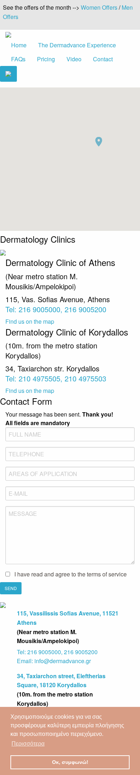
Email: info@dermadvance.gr (54, 661)
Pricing (46, 59)
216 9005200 (85, 309)
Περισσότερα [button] (28, 744)
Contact (103, 59)
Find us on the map (29, 321)
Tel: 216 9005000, (35, 309)
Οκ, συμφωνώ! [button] (70, 762)
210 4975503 (85, 378)
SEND (11, 588)
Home (19, 45)
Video (73, 59)
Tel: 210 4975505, (35, 378)
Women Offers (99, 7)
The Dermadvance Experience (77, 45)
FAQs (18, 59)
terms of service (107, 574)
